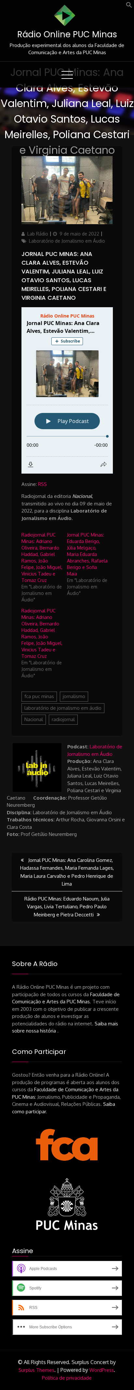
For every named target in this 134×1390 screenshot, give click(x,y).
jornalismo (74, 696)
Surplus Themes (36, 1370)
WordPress (101, 1370)
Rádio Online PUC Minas (67, 34)
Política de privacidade (67, 1378)
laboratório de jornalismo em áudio (62, 708)
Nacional (33, 719)
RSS (42, 484)
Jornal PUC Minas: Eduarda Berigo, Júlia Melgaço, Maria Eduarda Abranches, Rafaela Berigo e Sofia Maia (87, 554)
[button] (129, 6)
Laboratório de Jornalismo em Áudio (67, 241)
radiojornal (63, 719)
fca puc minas (39, 696)
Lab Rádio (37, 233)
